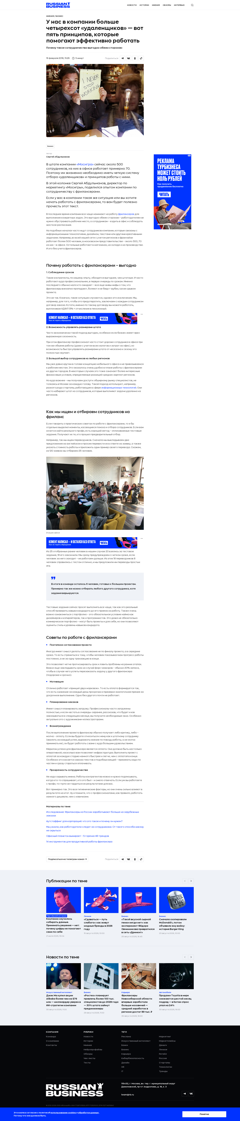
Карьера (126, 1054)
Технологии (165, 1067)
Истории (144, 5)
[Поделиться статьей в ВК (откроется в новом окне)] (128, 58)
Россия (163, 1058)
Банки (124, 1045)
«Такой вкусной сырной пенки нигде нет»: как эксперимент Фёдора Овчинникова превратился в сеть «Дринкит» (138, 926)
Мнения (156, 5)
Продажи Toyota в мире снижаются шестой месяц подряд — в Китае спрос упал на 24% (175, 1000)
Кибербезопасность (132, 1058)
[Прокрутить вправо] (191, 881)
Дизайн (125, 1063)
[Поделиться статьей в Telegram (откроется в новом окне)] (122, 58)
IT (122, 1071)
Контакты (51, 1045)
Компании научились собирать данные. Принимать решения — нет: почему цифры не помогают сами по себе (63, 925)
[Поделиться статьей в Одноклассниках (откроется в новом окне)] (135, 58)
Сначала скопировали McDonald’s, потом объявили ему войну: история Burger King (173, 924)
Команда (51, 1037)
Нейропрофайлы (93, 1050)
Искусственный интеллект (135, 1041)
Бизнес (59, 16)
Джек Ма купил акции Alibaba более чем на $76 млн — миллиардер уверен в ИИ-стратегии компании (63, 1000)
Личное (163, 1050)
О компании (52, 1041)
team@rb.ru (127, 1095)
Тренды (163, 1071)
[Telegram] (184, 1093)
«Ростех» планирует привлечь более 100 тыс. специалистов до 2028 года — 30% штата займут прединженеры (101, 1002)
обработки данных (88, 1113)
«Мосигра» (85, 164)
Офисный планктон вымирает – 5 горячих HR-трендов (77, 836)
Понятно (204, 1114)
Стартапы (164, 1063)
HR (122, 1067)
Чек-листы (89, 1058)
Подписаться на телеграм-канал (66, 859)
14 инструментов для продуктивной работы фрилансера (79, 842)
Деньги (163, 1045)
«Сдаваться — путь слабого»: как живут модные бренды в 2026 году (98, 924)
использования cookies (63, 1113)
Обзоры (167, 5)
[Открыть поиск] (192, 5)
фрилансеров (126, 214)
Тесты (87, 1063)
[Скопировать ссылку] (141, 58)
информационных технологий (118, 388)
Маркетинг (165, 1037)
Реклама (126, 1037)
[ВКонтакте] (191, 1093)
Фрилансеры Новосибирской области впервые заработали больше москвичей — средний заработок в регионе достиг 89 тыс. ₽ (137, 1003)
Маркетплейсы (167, 1041)
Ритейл (163, 1054)
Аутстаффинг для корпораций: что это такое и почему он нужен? (84, 821)
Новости (132, 5)
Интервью (179, 5)
